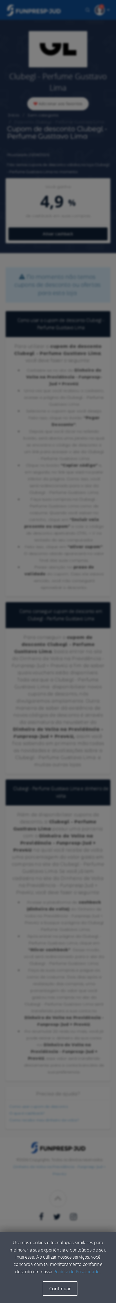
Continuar (60, 1288)
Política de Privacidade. (77, 1271)
